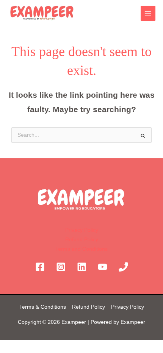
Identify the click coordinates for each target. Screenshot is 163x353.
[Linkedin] (81, 267)
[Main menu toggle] (148, 13)
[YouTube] (102, 267)
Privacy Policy (81, 230)
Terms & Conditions (43, 307)
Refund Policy (81, 239)
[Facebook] (40, 267)
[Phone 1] (123, 267)
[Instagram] (61, 267)
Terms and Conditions (81, 249)
